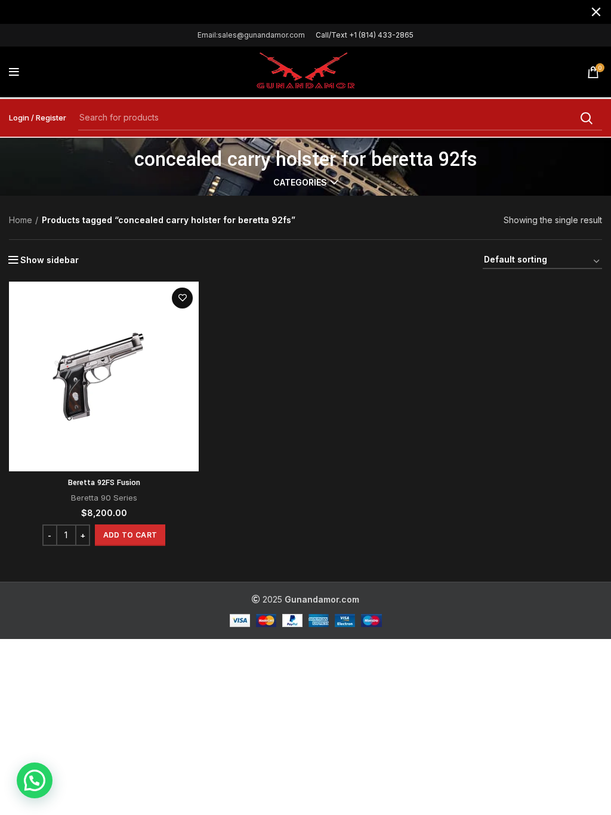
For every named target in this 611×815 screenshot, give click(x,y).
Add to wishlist (182, 298)
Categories (300, 182)
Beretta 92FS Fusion (104, 482)
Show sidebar (49, 260)
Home (20, 220)
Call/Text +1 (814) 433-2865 (364, 34)
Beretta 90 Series (104, 497)
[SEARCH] (586, 118)
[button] (130, 535)
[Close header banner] (596, 12)
